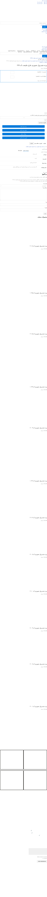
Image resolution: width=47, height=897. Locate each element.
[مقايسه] (45, 243)
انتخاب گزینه (45, 254)
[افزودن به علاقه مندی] (45, 251)
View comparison (42, 861)
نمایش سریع (45, 257)
